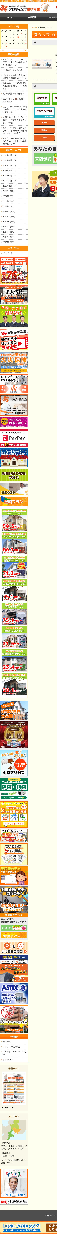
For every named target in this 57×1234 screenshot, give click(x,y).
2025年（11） (9, 191)
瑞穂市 (44, 130)
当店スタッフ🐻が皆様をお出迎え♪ (14, 100)
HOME (34, 28)
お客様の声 (8, 1059)
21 (6, 43)
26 (25, 43)
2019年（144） (9, 221)
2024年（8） (8, 196)
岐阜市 (44, 123)
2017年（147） (9, 232)
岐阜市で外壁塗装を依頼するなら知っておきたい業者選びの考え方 (15, 141)
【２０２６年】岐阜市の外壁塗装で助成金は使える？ (15, 76)
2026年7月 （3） (10, 160)
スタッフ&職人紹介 (11, 1046)
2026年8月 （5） (10, 155)
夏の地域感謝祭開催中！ (14, 93)
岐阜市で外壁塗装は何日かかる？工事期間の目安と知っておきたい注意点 (15, 130)
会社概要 (32, 17)
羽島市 (44, 138)
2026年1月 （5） (10, 186)
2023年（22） (9, 201)
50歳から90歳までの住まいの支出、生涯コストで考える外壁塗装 (15, 120)
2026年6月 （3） (10, 165)
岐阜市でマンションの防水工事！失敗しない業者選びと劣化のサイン (15, 62)
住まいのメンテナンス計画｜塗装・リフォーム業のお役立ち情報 (15, 109)
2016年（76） (9, 237)
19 (25, 40)
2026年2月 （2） (10, 181)
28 (6, 47)
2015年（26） (9, 242)
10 (18, 37)
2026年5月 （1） (10, 170)
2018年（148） (9, 227)
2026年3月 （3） (10, 176)
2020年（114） (9, 216)
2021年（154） (9, 211)
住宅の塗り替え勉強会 (13, 70)
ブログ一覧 (8, 253)
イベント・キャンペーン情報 (15, 1053)
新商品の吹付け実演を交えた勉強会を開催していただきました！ (15, 86)
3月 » (25, 50)
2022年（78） (9, 206)
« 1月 (2, 50)
